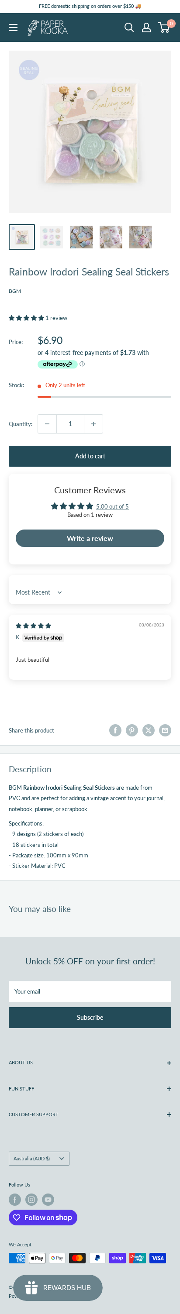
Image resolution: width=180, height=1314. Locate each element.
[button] (27, 317)
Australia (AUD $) (32, 1158)
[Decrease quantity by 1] (47, 424)
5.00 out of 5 (112, 506)
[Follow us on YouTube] (48, 1200)
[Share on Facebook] (115, 730)
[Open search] (129, 27)
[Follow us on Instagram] (31, 1200)
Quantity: (20, 423)
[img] (33, 625)
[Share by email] (165, 730)
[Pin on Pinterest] (132, 730)
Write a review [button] (90, 538)
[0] (164, 27)
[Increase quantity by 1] (93, 424)
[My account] (146, 27)
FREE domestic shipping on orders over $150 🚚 (90, 6)
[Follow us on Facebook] (15, 1200)
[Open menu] (13, 27)
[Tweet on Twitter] (148, 730)
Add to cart (90, 456)
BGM (15, 291)
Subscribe (90, 1017)
